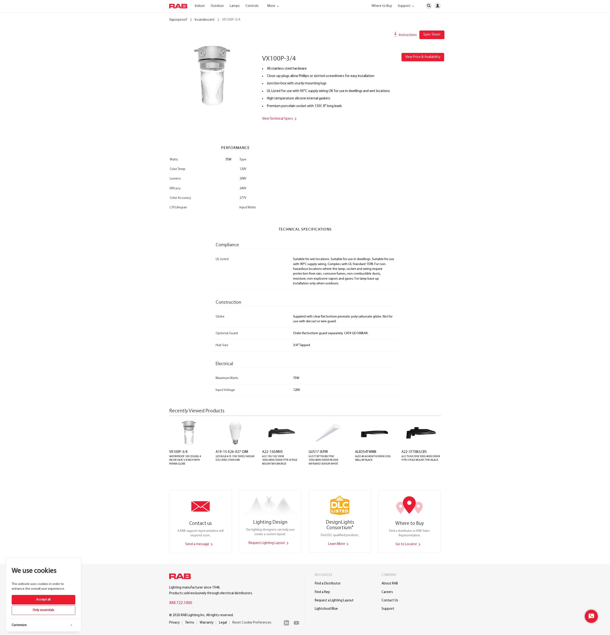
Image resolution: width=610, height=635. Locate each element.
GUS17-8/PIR (318, 452)
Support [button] (404, 6)
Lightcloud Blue (326, 609)
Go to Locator (407, 544)
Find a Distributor (328, 583)
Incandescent (205, 20)
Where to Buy (381, 6)
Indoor (200, 6)
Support (387, 609)
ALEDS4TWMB (365, 452)
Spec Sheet (432, 34)
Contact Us (389, 600)
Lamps (235, 6)
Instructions (407, 35)
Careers (387, 592)
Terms (189, 623)
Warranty (207, 623)
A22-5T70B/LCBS (414, 452)
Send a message (197, 544)
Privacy (174, 623)
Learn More (337, 544)
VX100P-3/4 (178, 452)
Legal (223, 623)
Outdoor (217, 6)
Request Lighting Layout (267, 543)
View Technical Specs (278, 119)
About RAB (389, 583)
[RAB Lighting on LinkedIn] (287, 622)
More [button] (271, 6)
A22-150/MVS (272, 452)
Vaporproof (178, 20)
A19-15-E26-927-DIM (232, 452)
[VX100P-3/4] (212, 75)
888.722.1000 (180, 603)
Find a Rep (322, 592)
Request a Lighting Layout (334, 600)
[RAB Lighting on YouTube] (297, 622)
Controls (252, 6)
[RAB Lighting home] (181, 577)
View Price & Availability (422, 57)
